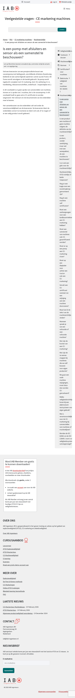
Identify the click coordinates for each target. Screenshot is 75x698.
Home (5, 39)
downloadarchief (19, 470)
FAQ (10, 39)
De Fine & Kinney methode (12, 581)
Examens (6, 562)
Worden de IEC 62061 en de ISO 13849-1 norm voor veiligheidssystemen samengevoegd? (67, 438)
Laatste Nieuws (13, 601)
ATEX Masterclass (9, 552)
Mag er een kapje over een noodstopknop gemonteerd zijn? (65, 189)
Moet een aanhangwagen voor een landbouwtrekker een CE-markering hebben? (66, 217)
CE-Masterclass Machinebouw (14, 607)
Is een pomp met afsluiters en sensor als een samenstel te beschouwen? (31, 42)
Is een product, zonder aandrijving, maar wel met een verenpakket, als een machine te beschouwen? (64, 147)
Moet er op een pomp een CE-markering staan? (64, 251)
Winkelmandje (66, 2)
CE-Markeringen (9, 585)
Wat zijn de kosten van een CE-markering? (64, 345)
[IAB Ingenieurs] (11, 9)
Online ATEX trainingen (11, 588)
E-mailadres (7, 659)
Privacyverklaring (65, 691)
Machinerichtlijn (39, 39)
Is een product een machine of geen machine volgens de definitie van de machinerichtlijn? (66, 125)
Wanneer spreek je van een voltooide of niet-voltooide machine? (64, 329)
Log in (54, 2)
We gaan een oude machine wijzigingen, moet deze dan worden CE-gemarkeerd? (64, 384)
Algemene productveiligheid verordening (18, 613)
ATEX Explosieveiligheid (11, 549)
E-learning (6, 558)
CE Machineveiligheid (10, 555)
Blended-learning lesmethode (14, 591)
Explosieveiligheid (9, 578)
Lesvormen (7, 546)
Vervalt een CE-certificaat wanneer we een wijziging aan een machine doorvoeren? (64, 295)
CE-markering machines (23, 39)
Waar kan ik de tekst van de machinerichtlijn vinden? (65, 314)
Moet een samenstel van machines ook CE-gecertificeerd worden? (65, 235)
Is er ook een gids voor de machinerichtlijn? (66, 165)
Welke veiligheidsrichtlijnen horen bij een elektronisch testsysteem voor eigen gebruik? (67, 403)
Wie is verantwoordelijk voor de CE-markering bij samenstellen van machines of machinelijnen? (66, 422)
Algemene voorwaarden (47, 691)
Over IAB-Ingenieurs (10, 533)
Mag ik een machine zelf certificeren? (64, 202)
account (20, 487)
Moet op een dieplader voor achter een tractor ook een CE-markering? (64, 270)
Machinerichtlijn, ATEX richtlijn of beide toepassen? (65, 176)
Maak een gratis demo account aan (16, 565)
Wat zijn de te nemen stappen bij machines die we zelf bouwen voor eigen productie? (64, 362)
